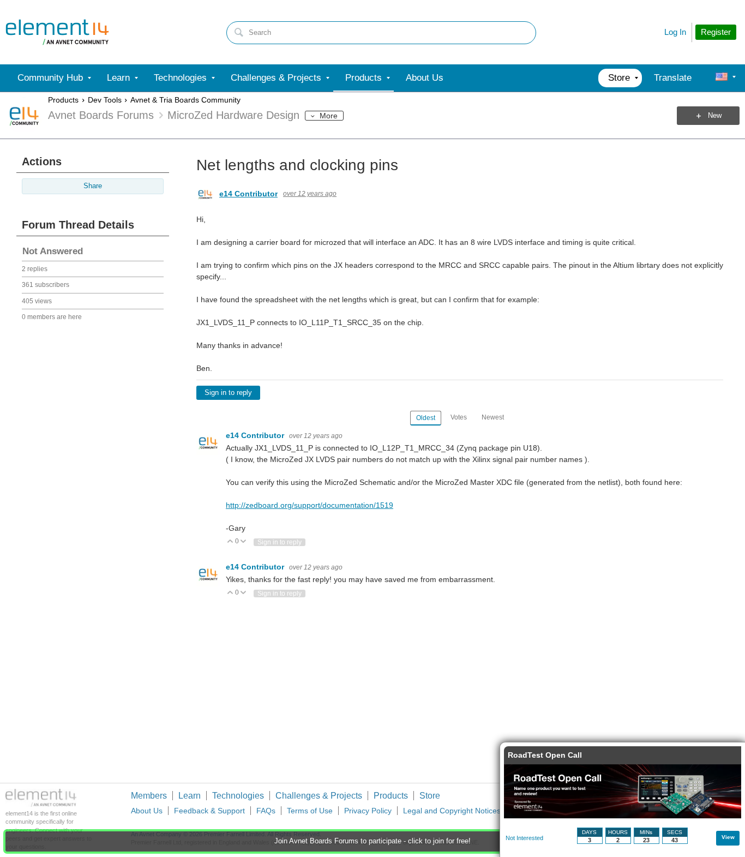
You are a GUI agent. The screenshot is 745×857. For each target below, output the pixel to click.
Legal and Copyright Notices (452, 810)
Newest (493, 417)
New (715, 115)
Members (149, 795)
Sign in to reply (228, 393)
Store (429, 795)
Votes (458, 417)
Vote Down (243, 542)
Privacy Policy (368, 810)
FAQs (265, 810)
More (329, 115)
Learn (189, 795)
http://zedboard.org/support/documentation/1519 (309, 505)
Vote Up (230, 542)
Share (92, 186)
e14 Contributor (248, 193)
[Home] (57, 32)
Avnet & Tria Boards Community (185, 99)
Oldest (425, 418)
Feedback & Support (209, 810)
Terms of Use (310, 810)
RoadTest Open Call (545, 755)
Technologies (238, 795)
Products (63, 99)
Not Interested (524, 838)
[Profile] (722, 78)
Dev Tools (105, 99)
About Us (147, 810)
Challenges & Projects (318, 795)
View (728, 837)
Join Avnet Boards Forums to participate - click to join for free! (372, 841)
